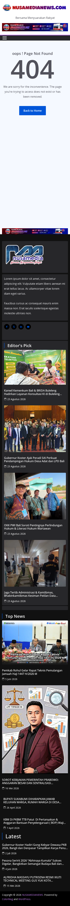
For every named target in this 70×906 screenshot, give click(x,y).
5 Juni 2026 (11, 679)
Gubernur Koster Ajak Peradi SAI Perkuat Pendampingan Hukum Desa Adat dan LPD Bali (34, 459)
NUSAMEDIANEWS (32, 894)
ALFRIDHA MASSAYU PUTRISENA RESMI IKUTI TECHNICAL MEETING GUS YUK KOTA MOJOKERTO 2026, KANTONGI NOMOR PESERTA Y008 (34, 879)
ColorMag (7, 899)
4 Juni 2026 (11, 869)
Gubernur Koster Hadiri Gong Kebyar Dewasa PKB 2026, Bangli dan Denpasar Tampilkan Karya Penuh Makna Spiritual (34, 846)
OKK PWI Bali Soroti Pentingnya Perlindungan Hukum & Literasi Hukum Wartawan (33, 527)
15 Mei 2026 (13, 885)
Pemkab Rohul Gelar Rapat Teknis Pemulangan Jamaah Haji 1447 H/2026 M (32, 672)
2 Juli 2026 (10, 853)
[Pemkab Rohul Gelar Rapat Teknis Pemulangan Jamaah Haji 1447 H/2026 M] (35, 642)
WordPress (24, 899)
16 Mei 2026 (12, 788)
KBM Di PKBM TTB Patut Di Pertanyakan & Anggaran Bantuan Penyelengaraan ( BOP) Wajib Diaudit (34, 821)
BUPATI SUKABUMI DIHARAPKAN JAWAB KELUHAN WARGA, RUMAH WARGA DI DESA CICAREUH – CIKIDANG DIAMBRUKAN (31, 800)
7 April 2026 (13, 828)
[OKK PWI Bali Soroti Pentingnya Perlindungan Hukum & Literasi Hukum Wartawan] (35, 496)
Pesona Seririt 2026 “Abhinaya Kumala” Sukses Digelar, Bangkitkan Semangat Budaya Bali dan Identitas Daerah (32, 862)
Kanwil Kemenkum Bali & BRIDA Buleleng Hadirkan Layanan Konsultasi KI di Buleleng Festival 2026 (32, 392)
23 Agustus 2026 (16, 399)
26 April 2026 (14, 807)
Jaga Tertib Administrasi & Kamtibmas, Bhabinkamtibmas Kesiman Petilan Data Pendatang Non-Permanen (30, 594)
